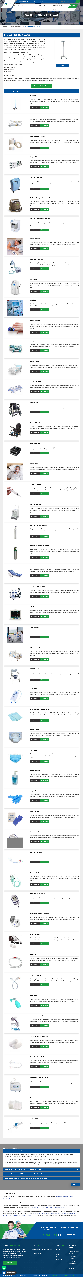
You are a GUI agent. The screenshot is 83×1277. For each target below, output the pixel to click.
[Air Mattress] (15, 573)
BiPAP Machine (35, 443)
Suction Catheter (36, 832)
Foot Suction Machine (37, 586)
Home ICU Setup (35, 627)
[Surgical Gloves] (15, 798)
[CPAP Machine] (15, 246)
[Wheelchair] (15, 410)
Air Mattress (34, 566)
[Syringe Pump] (15, 348)
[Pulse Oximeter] (15, 328)
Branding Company (74, 1275)
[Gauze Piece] (15, 1105)
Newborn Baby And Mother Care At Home (64, 1213)
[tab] (41, 1151)
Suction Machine (36, 505)
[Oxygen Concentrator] (15, 185)
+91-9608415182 (24, 1)
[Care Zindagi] (8, 4)
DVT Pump (33, 280)
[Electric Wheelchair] (15, 430)
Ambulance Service (57, 5)
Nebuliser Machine (36, 259)
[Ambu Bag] (15, 1003)
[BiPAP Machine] (15, 451)
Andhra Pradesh (60, 1207)
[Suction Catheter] (15, 839)
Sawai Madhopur (68, 1196)
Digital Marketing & (63, 1275)
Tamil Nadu (45, 1207)
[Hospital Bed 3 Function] (15, 389)
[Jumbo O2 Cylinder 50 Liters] (15, 553)
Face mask (33, 750)
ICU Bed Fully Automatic (38, 648)
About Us (35, 1)
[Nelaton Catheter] (15, 860)
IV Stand (33, 95)
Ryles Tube (33, 955)
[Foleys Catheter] (15, 983)
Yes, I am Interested (42, 86)
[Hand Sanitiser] (15, 778)
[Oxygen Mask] (15, 880)
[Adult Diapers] (15, 737)
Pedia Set (33, 116)
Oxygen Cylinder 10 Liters (38, 525)
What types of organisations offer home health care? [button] (23, 1169)
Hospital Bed (34, 361)
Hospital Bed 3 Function (38, 382)
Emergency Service (34, 5)
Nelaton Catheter (36, 852)
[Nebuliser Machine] (15, 267)
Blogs (41, 1)
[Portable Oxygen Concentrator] (15, 205)
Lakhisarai (6, 1198)
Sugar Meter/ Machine (37, 893)
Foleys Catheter (35, 975)
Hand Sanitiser (35, 770)
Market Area (60, 1259)
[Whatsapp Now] (4, 1268)
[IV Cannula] (15, 1126)
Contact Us (56, 9)
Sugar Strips (34, 157)
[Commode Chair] (15, 676)
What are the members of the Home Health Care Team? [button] (23, 1174)
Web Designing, (53, 1275)
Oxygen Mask (34, 873)
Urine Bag (33, 689)
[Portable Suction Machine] (15, 1085)
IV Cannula (34, 1118)
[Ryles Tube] (15, 962)
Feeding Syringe (35, 484)
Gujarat (52, 1207)
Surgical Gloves (35, 791)
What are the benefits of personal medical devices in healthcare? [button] (26, 1178)
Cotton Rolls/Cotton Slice (39, 1036)
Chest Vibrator (35, 934)
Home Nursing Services (21, 5)
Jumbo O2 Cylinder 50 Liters (39, 545)
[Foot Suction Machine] (15, 594)
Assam (39, 1207)
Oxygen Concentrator (37, 177)
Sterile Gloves (34, 811)
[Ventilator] (15, 308)
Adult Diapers (34, 730)
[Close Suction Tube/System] (15, 1064)
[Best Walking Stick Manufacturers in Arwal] (62, 51)
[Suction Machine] (15, 512)
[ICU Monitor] (15, 614)
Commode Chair (35, 668)
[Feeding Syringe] (15, 492)
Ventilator (33, 300)
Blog (57, 1254)
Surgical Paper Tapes (37, 136)
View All (75, 1184)
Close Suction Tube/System (39, 1057)
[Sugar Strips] (15, 164)
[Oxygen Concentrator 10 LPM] (15, 226)
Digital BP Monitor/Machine (39, 914)
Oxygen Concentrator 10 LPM (40, 218)
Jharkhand (32, 1207)
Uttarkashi (59, 1196)
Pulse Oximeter (35, 320)
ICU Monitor (34, 607)
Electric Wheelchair (36, 423)
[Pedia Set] (15, 123)
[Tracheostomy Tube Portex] (15, 1023)
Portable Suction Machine (39, 1077)
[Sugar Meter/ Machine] (15, 901)
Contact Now (70, 1235)
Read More (34, 107)
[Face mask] (15, 758)
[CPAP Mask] (15, 471)
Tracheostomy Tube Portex (39, 1016)
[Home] (14, 6)
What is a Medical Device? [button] (13, 1151)
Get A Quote (63, 66)
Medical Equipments (45, 5)
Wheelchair (34, 402)
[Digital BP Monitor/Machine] (15, 921)
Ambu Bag (33, 996)
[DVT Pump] (15, 287)
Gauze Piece (34, 1098)
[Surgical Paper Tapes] (15, 144)
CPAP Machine (35, 239)
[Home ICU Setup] (15, 635)
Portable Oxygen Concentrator (40, 198)
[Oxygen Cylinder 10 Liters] (15, 533)
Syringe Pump (34, 341)
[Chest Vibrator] (15, 942)
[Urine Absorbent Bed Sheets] (15, 717)
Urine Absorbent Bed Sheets (39, 709)
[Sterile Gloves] (15, 819)
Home (5, 27)
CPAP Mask (34, 464)
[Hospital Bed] (15, 369)
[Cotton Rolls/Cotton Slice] (15, 1044)
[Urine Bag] (15, 696)
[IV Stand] (15, 103)
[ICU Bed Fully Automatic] (15, 655)
